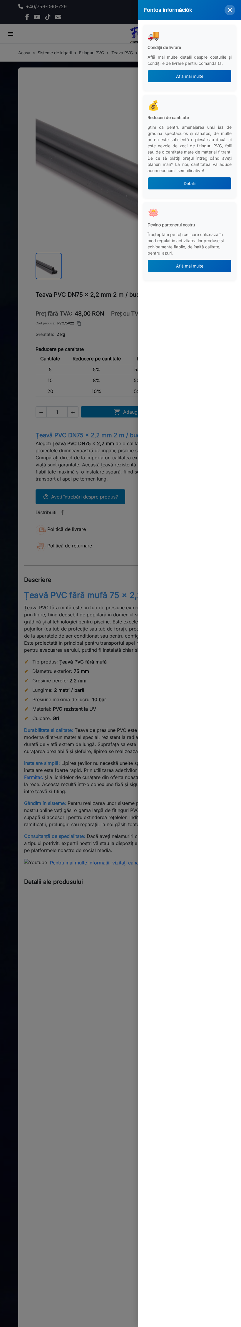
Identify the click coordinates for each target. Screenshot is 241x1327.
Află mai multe (189, 76)
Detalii (189, 183)
